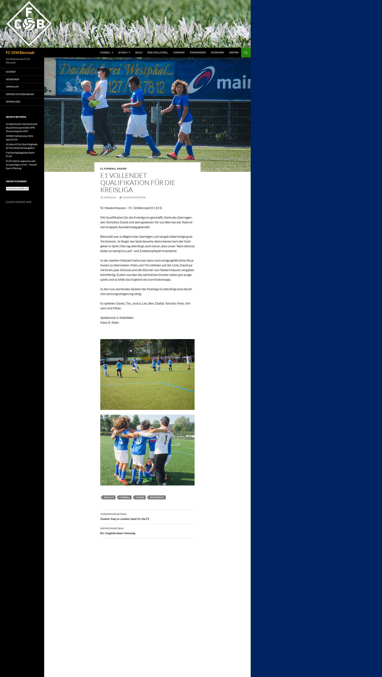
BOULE (138, 52)
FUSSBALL (105, 52)
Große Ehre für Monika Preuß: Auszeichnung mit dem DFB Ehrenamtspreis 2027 (21, 128)
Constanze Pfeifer (134, 197)
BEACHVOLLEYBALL (158, 52)
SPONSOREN (217, 52)
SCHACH (122, 52)
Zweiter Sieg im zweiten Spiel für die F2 (124, 516)
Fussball (110, 168)
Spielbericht (157, 497)
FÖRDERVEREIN (198, 52)
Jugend (121, 168)
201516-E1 (109, 497)
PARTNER (234, 52)
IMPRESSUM (12, 86)
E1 (101, 168)
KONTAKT (11, 71)
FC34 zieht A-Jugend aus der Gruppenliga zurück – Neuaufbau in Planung (22, 165)
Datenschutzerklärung (20, 94)
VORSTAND (179, 52)
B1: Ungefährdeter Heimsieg (117, 531)
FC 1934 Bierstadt (20, 52)
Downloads (13, 101)
